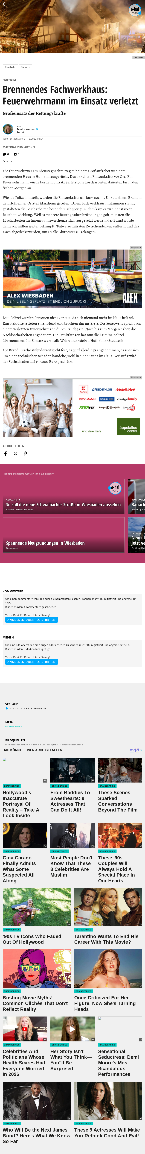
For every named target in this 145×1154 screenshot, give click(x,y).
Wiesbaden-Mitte (24, 509)
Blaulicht (10, 67)
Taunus (25, 67)
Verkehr (10, 509)
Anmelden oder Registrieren (31, 620)
